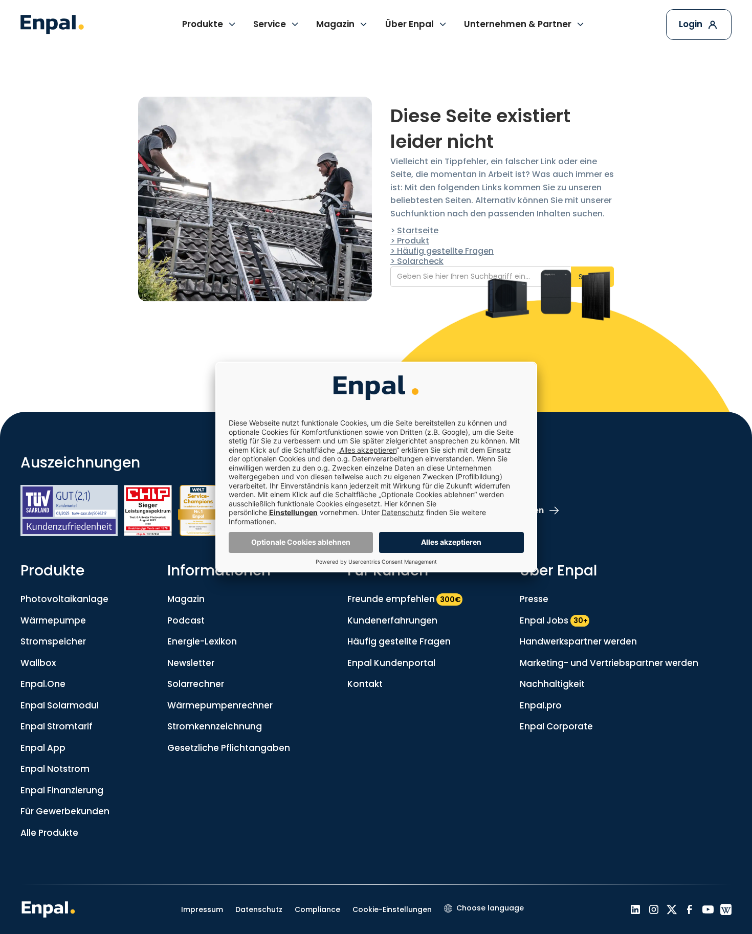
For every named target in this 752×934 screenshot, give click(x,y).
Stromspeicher (53, 641)
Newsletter (190, 663)
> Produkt (409, 241)
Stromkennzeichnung (214, 726)
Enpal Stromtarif (56, 726)
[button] (209, 24)
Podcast (186, 620)
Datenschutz (258, 909)
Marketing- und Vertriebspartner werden (609, 663)
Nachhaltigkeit (552, 684)
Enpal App (42, 748)
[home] (52, 24)
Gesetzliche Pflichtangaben (228, 748)
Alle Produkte (49, 833)
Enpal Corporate (556, 726)
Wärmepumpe (53, 620)
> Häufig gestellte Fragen (442, 251)
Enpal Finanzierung (61, 790)
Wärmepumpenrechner (220, 705)
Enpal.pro (541, 705)
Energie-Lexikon (202, 641)
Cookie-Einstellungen (392, 909)
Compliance (317, 909)
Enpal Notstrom (55, 769)
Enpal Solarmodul (59, 705)
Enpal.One (42, 684)
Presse (534, 599)
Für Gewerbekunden (64, 811)
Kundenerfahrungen (392, 620)
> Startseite (414, 230)
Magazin (186, 599)
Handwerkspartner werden (578, 641)
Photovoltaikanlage (64, 599)
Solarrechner (195, 684)
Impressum (202, 909)
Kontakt (365, 684)
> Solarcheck (417, 261)
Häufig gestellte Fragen (399, 641)
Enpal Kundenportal (391, 663)
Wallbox (38, 663)
